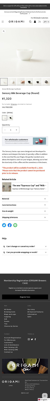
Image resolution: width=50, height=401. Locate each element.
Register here (25, 297)
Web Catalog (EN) (11, 349)
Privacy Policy (29, 387)
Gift (5, 319)
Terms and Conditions (32, 384)
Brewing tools (9, 312)
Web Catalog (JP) (11, 347)
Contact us (8, 352)
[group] (25, 53)
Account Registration (12, 338)
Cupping (7, 317)
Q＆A (29, 317)
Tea (5, 324)
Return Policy (29, 389)
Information (32, 314)
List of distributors (11, 345)
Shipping (14, 104)
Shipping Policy (30, 386)
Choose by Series (11, 326)
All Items (7, 309)
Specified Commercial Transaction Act (36, 381)
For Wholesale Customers (39, 18)
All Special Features (35, 312)
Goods (6, 321)
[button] (2, 21)
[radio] (4, 117)
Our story (31, 309)
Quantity (6, 125)
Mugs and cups (10, 314)
